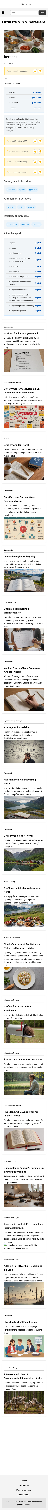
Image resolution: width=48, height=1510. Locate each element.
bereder (16, 83)
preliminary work (15, 271)
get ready (12, 248)
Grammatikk (8, 327)
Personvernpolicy (24, 1490)
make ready (13, 266)
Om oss (24, 1481)
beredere (37, 22)
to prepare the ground (17, 311)
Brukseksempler (10, 602)
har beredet (13, 103)
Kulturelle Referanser (12, 938)
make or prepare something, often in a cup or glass (20, 259)
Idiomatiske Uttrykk (11, 1000)
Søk (42, 12)
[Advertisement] (24, 1447)
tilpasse (22, 190)
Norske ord (8, 438)
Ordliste (9, 22)
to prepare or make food (18, 290)
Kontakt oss (24, 1485)
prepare (12, 243)
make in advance (15, 253)
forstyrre (31, 207)
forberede (11, 190)
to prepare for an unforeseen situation (20, 283)
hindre (21, 207)
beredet (12, 98)
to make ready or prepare (19, 277)
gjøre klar (33, 190)
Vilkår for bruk (24, 1495)
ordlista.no (24, 4)
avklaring (36, 224)
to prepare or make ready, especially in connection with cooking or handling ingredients (21, 297)
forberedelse (12, 224)
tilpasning (25, 224)
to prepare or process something (21, 306)
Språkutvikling (9, 882)
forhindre (11, 207)
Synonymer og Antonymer (14, 382)
